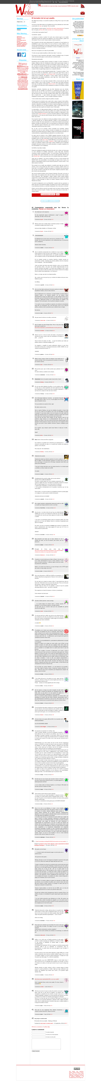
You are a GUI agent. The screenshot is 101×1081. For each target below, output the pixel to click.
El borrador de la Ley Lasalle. (43, 18)
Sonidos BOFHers (21, 46)
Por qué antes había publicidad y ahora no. (22, 43)
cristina (42, 986)
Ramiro (42, 714)
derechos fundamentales (23, 69)
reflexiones (19, 84)
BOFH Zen (25, 66)
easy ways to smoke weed (47, 1023)
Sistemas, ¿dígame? (21, 44)
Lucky (20, 79)
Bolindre (19, 68)
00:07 (52, 685)
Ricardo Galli (36, 156)
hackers (19, 75)
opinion (25, 80)
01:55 (52, 231)
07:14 (52, 313)
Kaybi (42, 219)
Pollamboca (26, 82)
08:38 (53, 354)
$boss (20, 63)
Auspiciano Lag (24, 63)
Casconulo (23, 68)
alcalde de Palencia (42, 113)
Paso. (56, 2)
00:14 (51, 1014)
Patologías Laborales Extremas (23, 81)
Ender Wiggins (43, 726)
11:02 (52, 789)
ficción (21, 72)
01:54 (52, 219)
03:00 (53, 247)
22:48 (55, 726)
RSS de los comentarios (37, 1026)
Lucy (23, 79)
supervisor (25, 87)
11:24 (53, 451)
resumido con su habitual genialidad (55, 29)
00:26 (53, 703)
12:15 (54, 837)
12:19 (53, 499)
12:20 (55, 845)
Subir (57, 194)
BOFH (20, 66)
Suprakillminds (23, 89)
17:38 (54, 534)
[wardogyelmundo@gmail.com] (82, 15)
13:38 (53, 714)
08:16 (53, 330)
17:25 (52, 905)
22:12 (53, 625)
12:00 (53, 474)
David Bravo (49, 28)
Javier (42, 611)
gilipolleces (22, 74)
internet (26, 75)
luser (25, 79)
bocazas (25, 64)
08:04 (54, 320)
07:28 (54, 920)
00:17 (53, 596)
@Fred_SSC (42, 29)
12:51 (51, 1005)
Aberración (43, 935)
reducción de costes (24, 83)
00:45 (52, 774)
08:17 (66, 1023)
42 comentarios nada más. (48, 194)
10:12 (54, 374)
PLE (23, 82)
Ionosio (19, 77)
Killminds (24, 77)
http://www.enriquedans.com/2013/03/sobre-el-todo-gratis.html (48, 327)
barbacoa (20, 64)
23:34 (52, 571)
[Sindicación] (82, 8)
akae (41, 364)
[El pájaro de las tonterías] (24, 56)
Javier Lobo (43, 320)
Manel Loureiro (52, 83)
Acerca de (19, 36)
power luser (19, 83)
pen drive (19, 82)
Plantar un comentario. (47, 209)
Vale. (53, 2)
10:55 (53, 393)
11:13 (52, 803)
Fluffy (24, 72)
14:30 (54, 507)
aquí (40, 26)
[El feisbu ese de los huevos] (19, 56)
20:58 (53, 544)
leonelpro (42, 330)
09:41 (52, 364)
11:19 (52, 435)
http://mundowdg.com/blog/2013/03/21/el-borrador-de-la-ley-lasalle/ (51, 841)
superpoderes (20, 87)
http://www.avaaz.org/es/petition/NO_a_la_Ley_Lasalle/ (47, 979)
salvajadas (23, 84)
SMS (26, 86)
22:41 (53, 674)
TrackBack (46, 1026)
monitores (19, 80)
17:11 (52, 611)
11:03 (53, 974)
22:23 (54, 555)
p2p (27, 80)
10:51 (54, 935)
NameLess (43, 555)
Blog (23, 64)
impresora (23, 75)
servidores (23, 86)
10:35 (53, 382)
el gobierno (51, 141)
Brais (42, 435)
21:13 (52, 986)
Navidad (22, 80)
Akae (45, 74)
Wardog (42, 382)
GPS (27, 74)
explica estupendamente (58, 28)
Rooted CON (52, 74)
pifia (21, 82)
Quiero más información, (63, 2)
